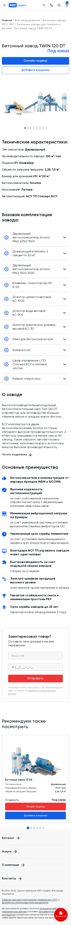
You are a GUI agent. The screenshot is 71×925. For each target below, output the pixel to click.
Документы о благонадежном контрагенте (25, 902)
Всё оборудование (27, 20)
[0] (66, 5)
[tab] (28, 828)
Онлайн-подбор (35, 60)
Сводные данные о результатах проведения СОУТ (30, 899)
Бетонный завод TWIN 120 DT (33, 28)
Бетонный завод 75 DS (18, 779)
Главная (7, 20)
